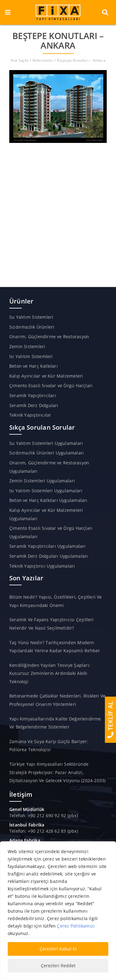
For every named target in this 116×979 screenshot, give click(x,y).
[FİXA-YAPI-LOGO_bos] (58, 7)
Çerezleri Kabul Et (58, 949)
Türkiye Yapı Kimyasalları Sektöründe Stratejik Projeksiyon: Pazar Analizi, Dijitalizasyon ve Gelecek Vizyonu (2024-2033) (57, 772)
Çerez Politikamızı (76, 926)
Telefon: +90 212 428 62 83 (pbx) (43, 831)
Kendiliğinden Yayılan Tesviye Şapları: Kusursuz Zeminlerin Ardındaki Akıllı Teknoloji (49, 673)
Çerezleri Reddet (58, 965)
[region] (58, 910)
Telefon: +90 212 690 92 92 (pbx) (43, 815)
